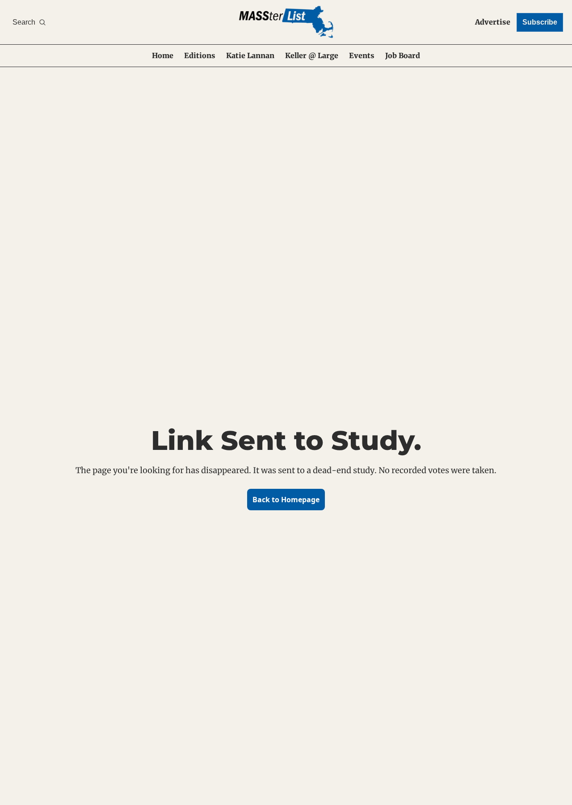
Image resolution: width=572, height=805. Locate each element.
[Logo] (286, 22)
